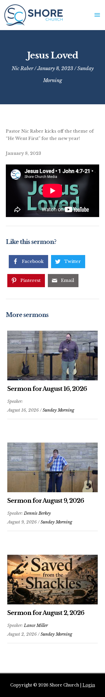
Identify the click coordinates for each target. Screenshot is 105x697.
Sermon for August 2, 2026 (45, 612)
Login (89, 685)
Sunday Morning (58, 410)
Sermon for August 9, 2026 (45, 500)
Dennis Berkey (37, 513)
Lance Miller (36, 625)
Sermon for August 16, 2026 (47, 388)
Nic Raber (22, 68)
